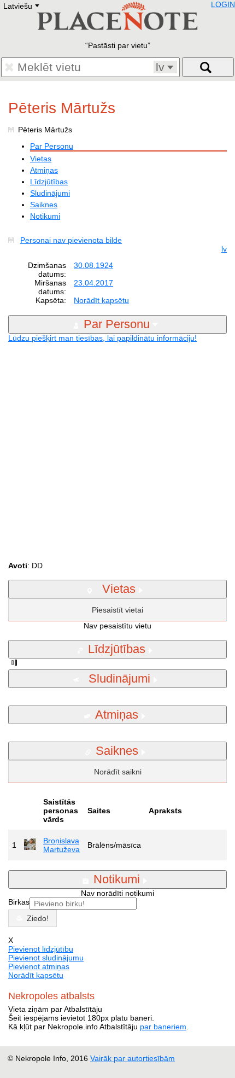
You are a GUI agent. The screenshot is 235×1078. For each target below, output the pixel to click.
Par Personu (51, 146)
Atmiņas (44, 170)
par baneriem (163, 1026)
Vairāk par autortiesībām (132, 1058)
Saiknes (43, 204)
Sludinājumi (50, 193)
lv (224, 248)
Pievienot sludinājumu (46, 957)
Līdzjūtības (49, 181)
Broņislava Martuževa (61, 845)
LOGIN (223, 4)
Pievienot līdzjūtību (40, 949)
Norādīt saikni (118, 771)
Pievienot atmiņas (38, 966)
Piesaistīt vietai (117, 609)
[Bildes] (13, 240)
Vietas (40, 158)
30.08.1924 (93, 265)
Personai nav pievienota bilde (71, 240)
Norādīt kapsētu (101, 300)
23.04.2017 (93, 282)
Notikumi (45, 216)
